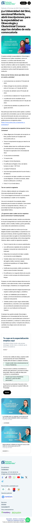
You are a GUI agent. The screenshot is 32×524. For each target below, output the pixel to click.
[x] (26, 477)
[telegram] (2, 481)
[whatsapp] (14, 477)
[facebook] (2, 477)
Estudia (23, 3)
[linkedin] (22, 477)
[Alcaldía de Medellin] (9, 489)
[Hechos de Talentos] (3, 489)
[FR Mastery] (6, 512)
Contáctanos (5, 469)
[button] (29, 3)
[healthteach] (7, 497)
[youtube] (18, 477)
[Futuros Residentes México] (16, 512)
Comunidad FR (5, 507)
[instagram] (10, 477)
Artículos (3, 504)
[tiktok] (6, 477)
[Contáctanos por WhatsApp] (27, 520)
